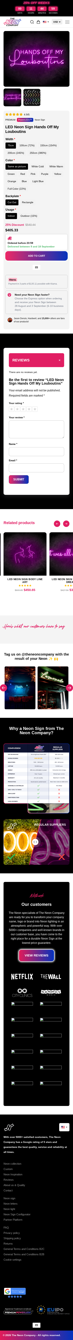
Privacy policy (12, 1232)
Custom (8, 1169)
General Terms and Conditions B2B (24, 1254)
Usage (10, 209)
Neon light (9, 1208)
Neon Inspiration (13, 1174)
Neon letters (11, 1203)
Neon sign (9, 1198)
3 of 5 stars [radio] (23, 409)
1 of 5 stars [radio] (11, 409)
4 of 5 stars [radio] (29, 409)
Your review (16, 417)
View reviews (36, 955)
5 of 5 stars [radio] (35, 409)
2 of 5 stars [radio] (17, 409)
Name (13, 444)
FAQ (6, 1227)
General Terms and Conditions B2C (24, 1248)
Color (10, 160)
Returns (8, 1243)
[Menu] (67, 22)
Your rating (16, 403)
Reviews (9, 1179)
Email (13, 460)
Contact (8, 1190)
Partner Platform (13, 1219)
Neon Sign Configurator (17, 1214)
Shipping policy (12, 1238)
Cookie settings (12, 1259)
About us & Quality (14, 1185)
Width (10, 139)
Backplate (13, 196)
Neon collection (12, 1163)
